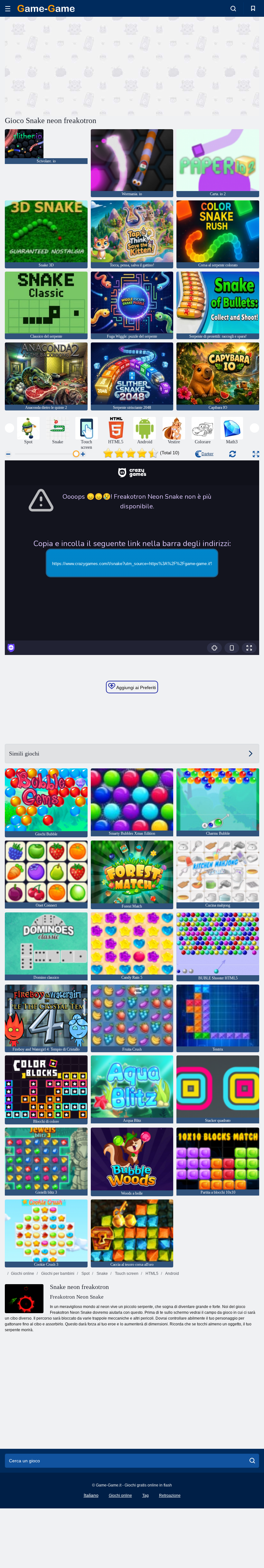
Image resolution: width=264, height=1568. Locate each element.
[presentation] (9, 428)
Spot (85, 1273)
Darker (207, 454)
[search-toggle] (233, 8)
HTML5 (151, 1273)
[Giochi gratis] (46, 8)
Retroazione (170, 1495)
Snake (102, 1273)
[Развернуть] (256, 454)
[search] (252, 1461)
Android (172, 1273)
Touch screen (126, 1273)
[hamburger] (8, 8)
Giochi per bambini (57, 1273)
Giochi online (22, 1273)
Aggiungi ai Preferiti (135, 687)
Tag (145, 1495)
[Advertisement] (68, 65)
